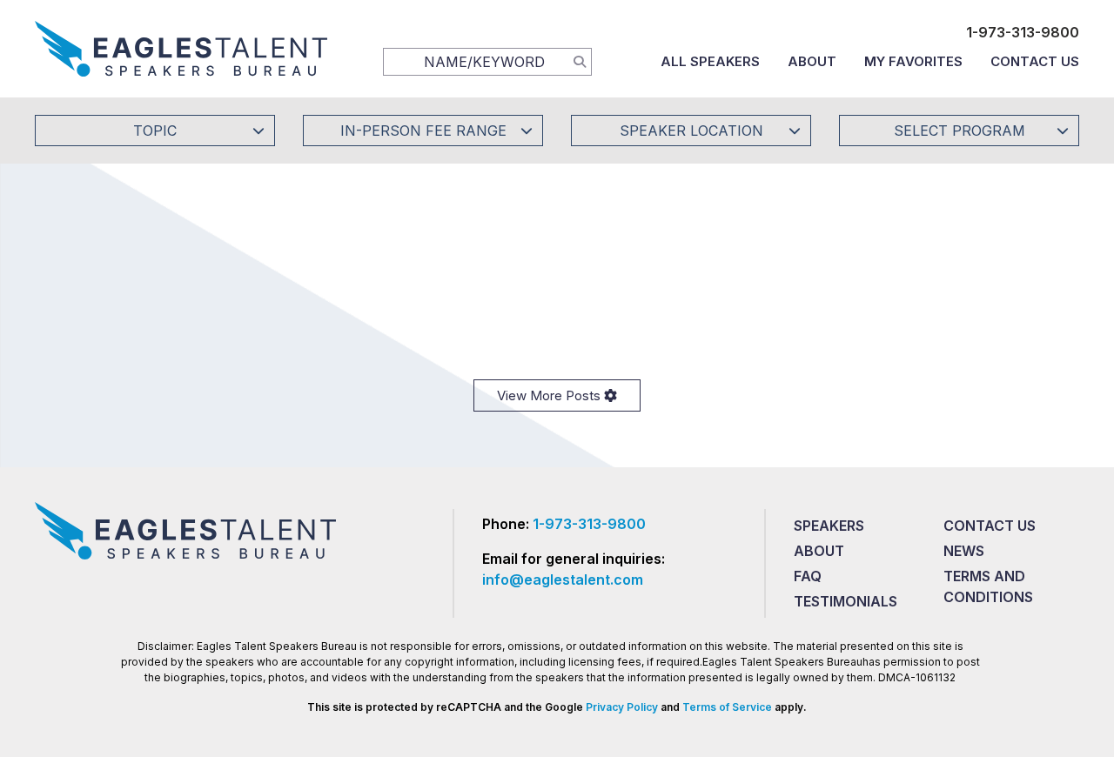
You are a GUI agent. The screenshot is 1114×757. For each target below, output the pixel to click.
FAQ (808, 576)
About (812, 61)
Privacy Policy (622, 706)
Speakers (829, 525)
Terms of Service (727, 706)
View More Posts (550, 395)
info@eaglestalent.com (562, 579)
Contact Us (1034, 61)
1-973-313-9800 (1022, 32)
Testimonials (845, 601)
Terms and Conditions (988, 586)
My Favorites (913, 61)
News (963, 550)
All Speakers (710, 61)
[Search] (580, 61)
